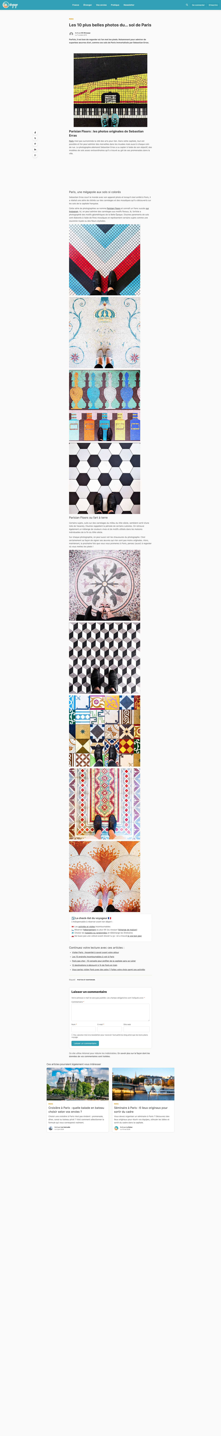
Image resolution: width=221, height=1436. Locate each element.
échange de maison (127, 930)
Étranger (87, 5)
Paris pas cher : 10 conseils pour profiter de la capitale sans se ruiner (104, 961)
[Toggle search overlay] (187, 4)
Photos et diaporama (86, 980)
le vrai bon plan (135, 936)
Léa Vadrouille (65, 1127)
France (75, 5)
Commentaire (77, 1002)
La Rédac (129, 1127)
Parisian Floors (113, 208)
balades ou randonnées (96, 933)
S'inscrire (213, 5)
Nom (74, 1024)
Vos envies (101, 5)
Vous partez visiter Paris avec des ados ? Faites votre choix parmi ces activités (108, 969)
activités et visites (86, 926)
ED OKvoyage (85, 33)
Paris (71, 19)
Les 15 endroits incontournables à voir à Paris (93, 957)
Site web (127, 1024)
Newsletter (129, 5)
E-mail (100, 1024)
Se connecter (198, 5)
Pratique (115, 5)
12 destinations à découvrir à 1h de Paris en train (94, 965)
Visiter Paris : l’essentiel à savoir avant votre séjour (95, 952)
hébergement (89, 930)
